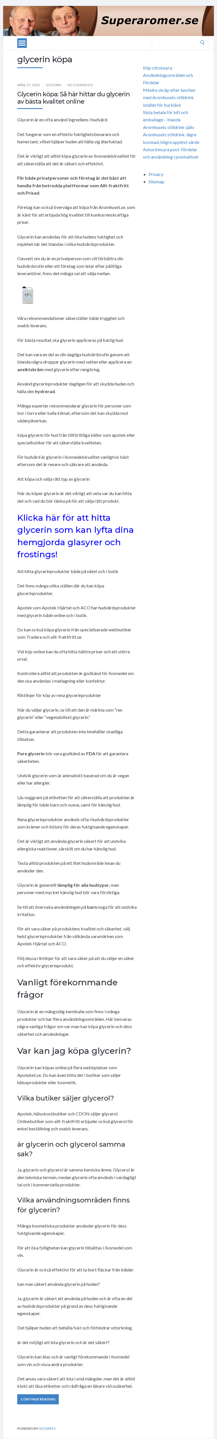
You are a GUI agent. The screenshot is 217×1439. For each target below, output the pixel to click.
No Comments (80, 85)
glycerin (53, 85)
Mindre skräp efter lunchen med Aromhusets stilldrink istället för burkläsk (169, 97)
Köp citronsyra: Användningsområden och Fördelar (168, 75)
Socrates (47, 1428)
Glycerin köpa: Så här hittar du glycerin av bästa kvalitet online (73, 97)
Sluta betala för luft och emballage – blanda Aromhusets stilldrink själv (168, 120)
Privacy (156, 174)
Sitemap (156, 181)
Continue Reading (38, 1399)
